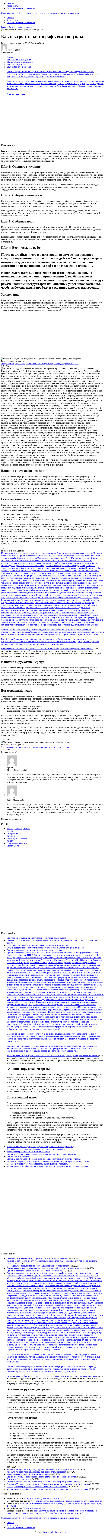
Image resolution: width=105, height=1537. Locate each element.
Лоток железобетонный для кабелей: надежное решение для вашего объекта (66, 1501)
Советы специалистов (17, 843)
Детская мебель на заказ (18, 1156)
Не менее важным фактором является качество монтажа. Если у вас (33, 648)
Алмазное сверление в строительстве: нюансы (28, 1151)
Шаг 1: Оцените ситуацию (19, 59)
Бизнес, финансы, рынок (20, 27)
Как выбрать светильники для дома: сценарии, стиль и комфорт (36, 1149)
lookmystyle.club (50, 1532)
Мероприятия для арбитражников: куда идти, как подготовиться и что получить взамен (47, 1166)
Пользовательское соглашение (21, 8)
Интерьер (11, 836)
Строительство (14, 846)
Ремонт (10, 841)
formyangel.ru (64, 1532)
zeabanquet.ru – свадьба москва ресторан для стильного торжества (37, 945)
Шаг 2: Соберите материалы (20, 62)
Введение (11, 57)
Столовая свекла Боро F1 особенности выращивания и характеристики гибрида (44, 1159)
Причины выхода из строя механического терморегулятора (34, 950)
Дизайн (10, 831)
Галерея (10, 3)
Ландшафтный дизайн (17, 838)
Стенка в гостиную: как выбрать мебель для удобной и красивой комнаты (41, 1154)
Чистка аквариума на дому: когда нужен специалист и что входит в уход (40, 1146)
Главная (4, 27)
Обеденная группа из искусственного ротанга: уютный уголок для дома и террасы (45, 948)
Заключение (16, 94)
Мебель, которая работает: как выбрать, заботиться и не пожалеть (37, 1164)
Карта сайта (12, 6)
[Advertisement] (45, 119)
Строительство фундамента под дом (42, 1498)
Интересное (12, 833)
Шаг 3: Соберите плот (17, 64)
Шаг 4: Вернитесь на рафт (55, 78)
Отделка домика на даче (34, 1508)
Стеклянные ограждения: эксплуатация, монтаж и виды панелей (37, 938)
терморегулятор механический (79, 648)
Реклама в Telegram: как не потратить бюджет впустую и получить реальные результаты (48, 1161)
